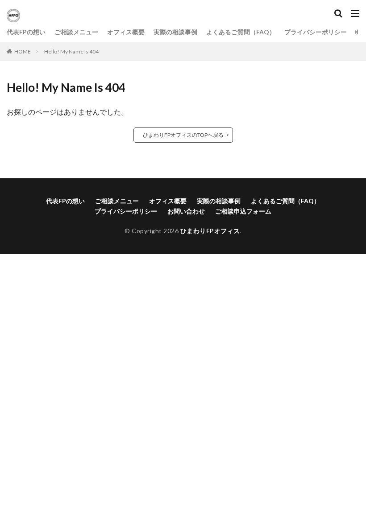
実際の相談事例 (175, 32)
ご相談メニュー (76, 32)
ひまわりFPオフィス (210, 230)
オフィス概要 (126, 32)
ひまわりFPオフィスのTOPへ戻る (183, 135)
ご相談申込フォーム (243, 211)
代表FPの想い (26, 32)
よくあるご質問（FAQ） (240, 32)
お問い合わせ (186, 211)
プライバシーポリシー (315, 32)
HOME (22, 51)
